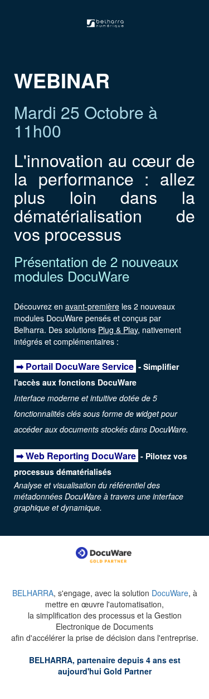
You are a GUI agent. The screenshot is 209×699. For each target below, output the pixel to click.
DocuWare (170, 592)
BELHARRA (33, 592)
